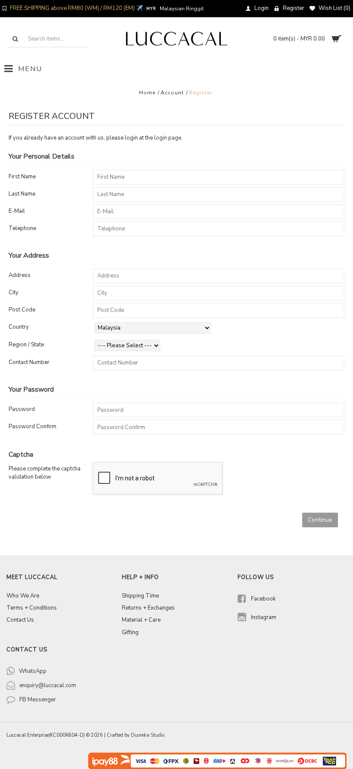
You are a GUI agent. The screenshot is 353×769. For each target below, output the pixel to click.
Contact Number (29, 362)
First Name (22, 177)
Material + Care (141, 620)
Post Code (22, 310)
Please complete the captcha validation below (45, 473)
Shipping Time (140, 596)
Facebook (263, 599)
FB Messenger (37, 700)
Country (19, 327)
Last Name (22, 194)
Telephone (22, 228)
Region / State (26, 345)
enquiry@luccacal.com (47, 685)
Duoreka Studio (147, 735)
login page (167, 138)
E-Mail (17, 211)
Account (172, 92)
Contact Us (20, 620)
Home (147, 92)
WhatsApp (32, 671)
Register (200, 92)
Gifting (130, 632)
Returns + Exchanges (148, 608)
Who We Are (22, 596)
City (14, 292)
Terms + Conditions (31, 608)
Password (22, 409)
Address (20, 275)
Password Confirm (32, 426)
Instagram (263, 617)
